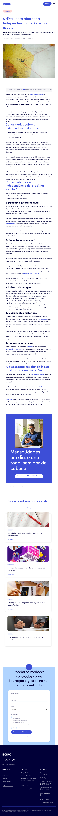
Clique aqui (9, 399)
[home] (7, 4)
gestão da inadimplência (37, 387)
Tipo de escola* (14, 714)
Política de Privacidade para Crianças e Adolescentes (28, 779)
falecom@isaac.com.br (47, 802)
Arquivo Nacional (42, 319)
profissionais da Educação (14, 349)
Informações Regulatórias (27, 789)
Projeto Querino (10, 224)
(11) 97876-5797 (45, 785)
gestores (30, 347)
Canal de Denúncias (26, 776)
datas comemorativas (36, 94)
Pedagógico (7, 11)
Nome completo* (15, 693)
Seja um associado (8, 785)
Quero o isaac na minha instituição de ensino (29, 476)
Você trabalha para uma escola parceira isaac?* (22, 725)
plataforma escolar (38, 375)
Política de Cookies (26, 786)
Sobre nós (4, 773)
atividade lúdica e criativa (31, 273)
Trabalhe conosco (6, 781)
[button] (54, 4)
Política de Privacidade (42, 737)
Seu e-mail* (13, 700)
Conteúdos (4, 778)
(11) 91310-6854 (45, 795)
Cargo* (12, 706)
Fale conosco (5, 776)
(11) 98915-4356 (46, 789)
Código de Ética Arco (26, 773)
